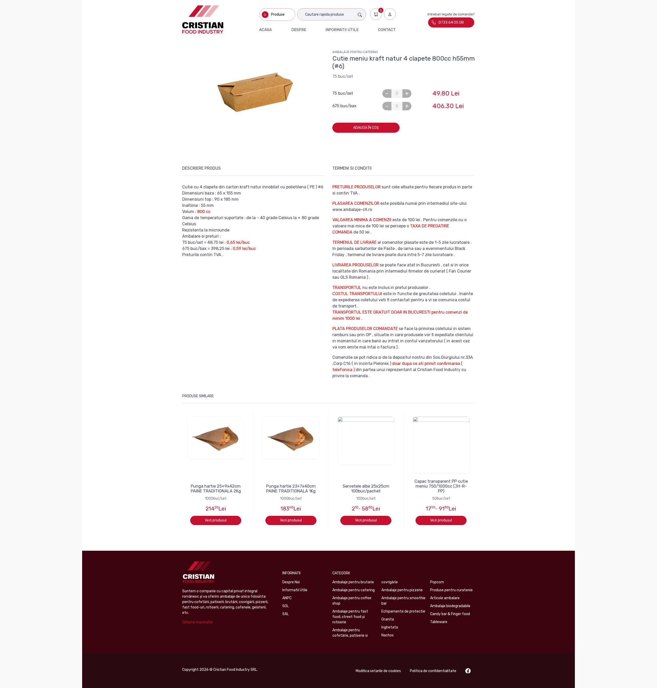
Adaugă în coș (366, 127)
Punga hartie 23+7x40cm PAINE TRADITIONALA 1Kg (291, 488)
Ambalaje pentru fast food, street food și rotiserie (350, 616)
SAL (285, 614)
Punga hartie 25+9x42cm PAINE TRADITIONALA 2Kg (216, 488)
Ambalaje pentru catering (355, 52)
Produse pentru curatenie (451, 590)
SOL (285, 606)
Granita (387, 619)
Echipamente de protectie (403, 611)
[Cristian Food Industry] (202, 19)
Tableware (438, 622)
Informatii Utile (294, 590)
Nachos (387, 635)
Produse (278, 14)
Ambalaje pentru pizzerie (402, 590)
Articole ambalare (445, 598)
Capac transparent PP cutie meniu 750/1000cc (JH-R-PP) (441, 486)
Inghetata (389, 627)
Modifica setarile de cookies (378, 671)
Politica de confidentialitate (433, 671)
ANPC (287, 598)
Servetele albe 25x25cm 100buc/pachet (366, 488)
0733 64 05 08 (451, 22)
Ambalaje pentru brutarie (353, 582)
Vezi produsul (216, 520)
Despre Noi (291, 582)
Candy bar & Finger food (450, 614)
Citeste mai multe (197, 622)
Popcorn (437, 582)
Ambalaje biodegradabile (450, 606)
